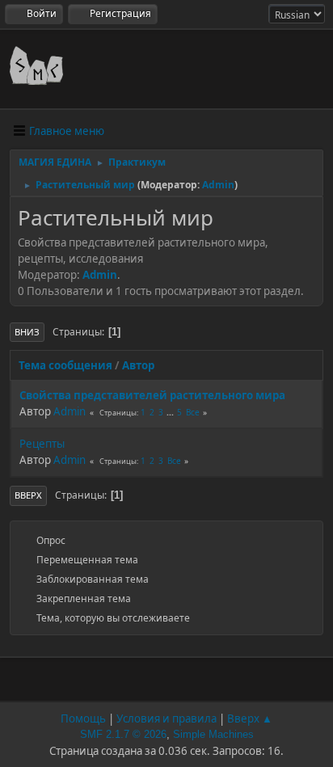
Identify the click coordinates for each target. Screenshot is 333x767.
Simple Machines (213, 734)
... (171, 412)
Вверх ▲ (249, 718)
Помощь (83, 718)
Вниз (27, 332)
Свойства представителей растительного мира (152, 395)
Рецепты (42, 443)
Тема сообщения (65, 365)
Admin (218, 185)
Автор (138, 365)
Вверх (28, 495)
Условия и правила (166, 718)
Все (193, 412)
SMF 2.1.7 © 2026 (123, 734)
